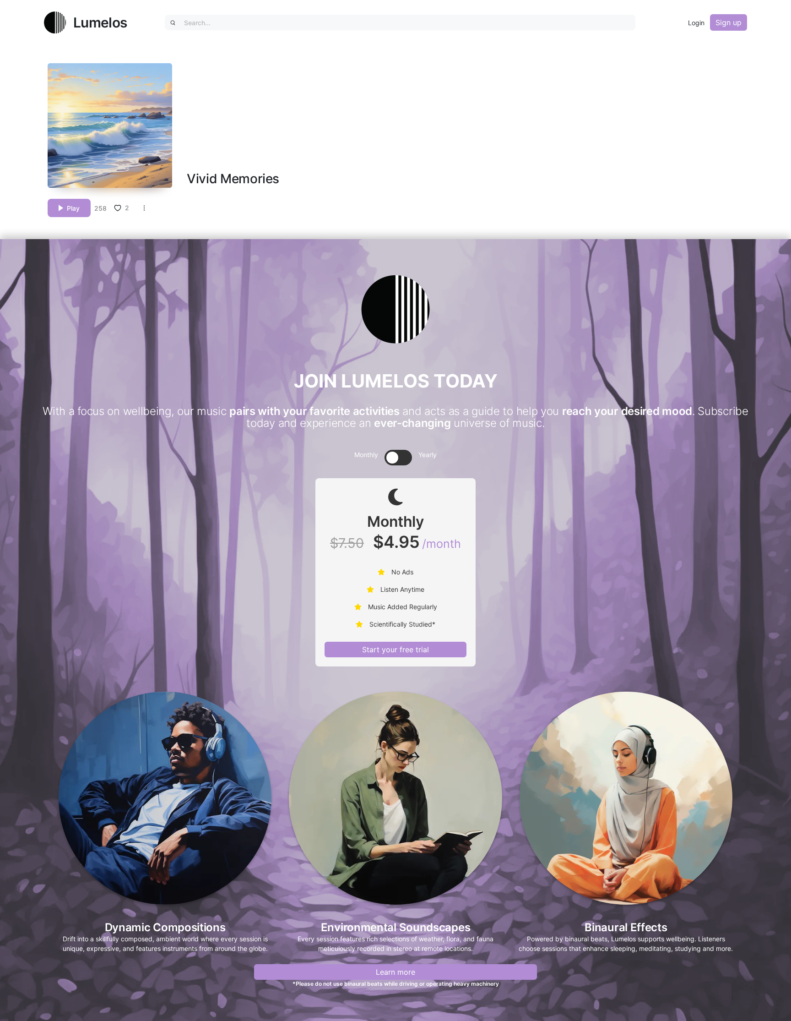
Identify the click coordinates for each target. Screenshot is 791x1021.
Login (696, 23)
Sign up (728, 22)
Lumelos (100, 22)
